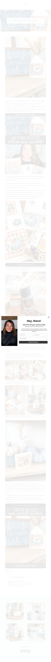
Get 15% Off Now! (33, 342)
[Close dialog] (48, 317)
